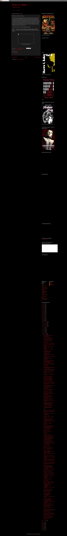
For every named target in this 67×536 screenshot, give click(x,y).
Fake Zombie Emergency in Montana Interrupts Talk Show (49, 437)
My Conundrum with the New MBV (49, 469)
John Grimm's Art (44, 288)
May (44, 330)
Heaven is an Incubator (44, 290)
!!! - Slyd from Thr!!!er (47, 434)
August (45, 326)
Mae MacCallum (44, 299)
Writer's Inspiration (46, 353)
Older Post (37, 57)
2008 (44, 527)
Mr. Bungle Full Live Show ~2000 (49, 472)
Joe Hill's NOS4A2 (46, 430)
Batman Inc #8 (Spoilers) (47, 337)
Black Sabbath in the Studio (48, 392)
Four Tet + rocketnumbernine (48, 405)
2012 (44, 522)
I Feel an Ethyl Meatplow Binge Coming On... (48, 468)
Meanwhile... (19, 10)
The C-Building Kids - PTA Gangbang (48, 485)
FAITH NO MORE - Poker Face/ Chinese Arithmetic (48, 397)
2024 (44, 306)
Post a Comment (16, 53)
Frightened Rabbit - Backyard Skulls (49, 369)
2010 (44, 524)
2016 (44, 316)
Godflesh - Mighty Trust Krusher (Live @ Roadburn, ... (48, 505)
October (45, 324)
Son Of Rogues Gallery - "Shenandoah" (47, 494)
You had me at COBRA (47, 498)
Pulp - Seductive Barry (47, 491)
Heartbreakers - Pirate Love (48, 402)
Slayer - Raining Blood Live (48, 377)
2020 (44, 311)
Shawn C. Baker (19, 4)
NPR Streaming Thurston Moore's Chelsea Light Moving (49, 404)
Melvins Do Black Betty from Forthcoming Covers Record (48, 466)
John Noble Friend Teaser (48, 423)
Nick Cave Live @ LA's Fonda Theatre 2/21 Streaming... (48, 379)
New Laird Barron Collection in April (49, 462)
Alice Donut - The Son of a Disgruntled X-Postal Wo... (48, 407)
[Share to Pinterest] (30, 48)
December (45, 321)
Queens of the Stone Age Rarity (48, 435)
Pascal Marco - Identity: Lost (48, 503)
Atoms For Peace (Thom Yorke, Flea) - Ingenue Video (48, 339)
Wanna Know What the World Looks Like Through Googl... (49, 386)
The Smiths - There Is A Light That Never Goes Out (49, 483)
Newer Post (14, 57)
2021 (44, 310)
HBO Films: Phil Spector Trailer (48, 481)
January (45, 520)
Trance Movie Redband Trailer (48, 425)
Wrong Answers (44, 291)
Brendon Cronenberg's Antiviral (48, 516)
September (45, 325)
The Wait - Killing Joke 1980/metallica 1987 (47, 351)
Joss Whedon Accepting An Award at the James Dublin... (49, 368)
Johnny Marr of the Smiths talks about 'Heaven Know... (48, 427)
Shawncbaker (52, 284)
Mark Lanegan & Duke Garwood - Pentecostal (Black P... (49, 361)
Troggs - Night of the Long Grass (49, 455)
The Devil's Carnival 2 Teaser (48, 447)
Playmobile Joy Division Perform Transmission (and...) (48, 419)
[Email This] (26, 48)
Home (26, 57)
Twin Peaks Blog (44, 287)
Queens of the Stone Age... (48, 431)
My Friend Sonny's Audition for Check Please (48, 336)
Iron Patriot (45, 424)
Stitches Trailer (46, 342)
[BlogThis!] (27, 48)
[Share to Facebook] (29, 48)
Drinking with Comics (44, 293)
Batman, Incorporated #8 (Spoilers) (49, 410)
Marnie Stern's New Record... (48, 517)
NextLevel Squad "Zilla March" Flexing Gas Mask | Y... (48, 439)
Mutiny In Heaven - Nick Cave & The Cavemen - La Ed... (49, 515)
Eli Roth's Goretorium (47, 511)
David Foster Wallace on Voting (48, 362)
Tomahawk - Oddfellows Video (48, 389)
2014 (44, 319)
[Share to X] (28, 48)
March (45, 333)
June (44, 329)
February (45, 334)
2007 (44, 528)
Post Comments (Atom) (20, 59)
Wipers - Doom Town (47, 450)
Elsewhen (13, 10)
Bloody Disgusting (44, 298)
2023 (44, 307)
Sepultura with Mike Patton (48, 395)
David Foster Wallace (18, 49)
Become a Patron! (44, 239)
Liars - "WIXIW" (46, 480)
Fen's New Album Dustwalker (48, 376)
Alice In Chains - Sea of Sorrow (48, 489)
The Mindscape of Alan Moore (48, 380)
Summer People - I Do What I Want (49, 343)
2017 (44, 315)
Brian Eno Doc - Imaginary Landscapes (48, 388)
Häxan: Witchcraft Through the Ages (49, 509)
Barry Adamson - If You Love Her (49, 473)
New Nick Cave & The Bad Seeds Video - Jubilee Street (49, 500)
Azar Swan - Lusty (46, 415)
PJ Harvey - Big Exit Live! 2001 (48, 370)
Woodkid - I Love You (47, 446)
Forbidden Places (44, 294)
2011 (44, 523)
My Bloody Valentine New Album (48, 510)
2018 (44, 314)
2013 (44, 320)
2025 (44, 305)
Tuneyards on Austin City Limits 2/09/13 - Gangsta (48, 452)
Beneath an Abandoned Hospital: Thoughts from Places (49, 441)
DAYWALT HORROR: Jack (48, 490)
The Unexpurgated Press (44, 296)
